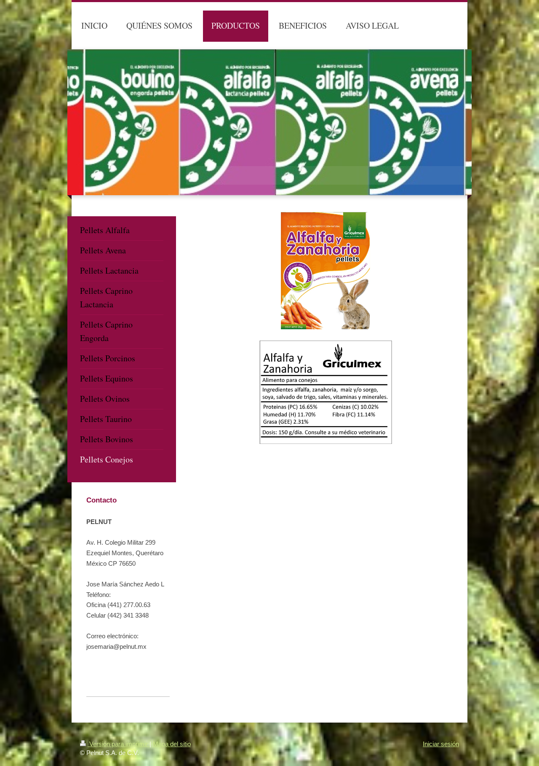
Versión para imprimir (118, 743)
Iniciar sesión (441, 743)
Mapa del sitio (172, 743)
